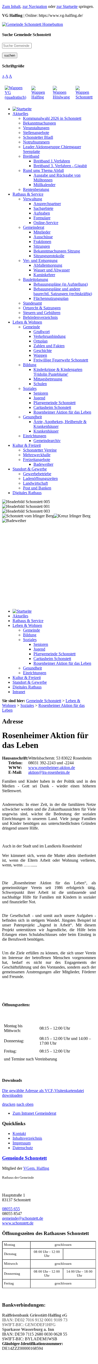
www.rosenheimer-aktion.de (51, 767)
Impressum (22, 1143)
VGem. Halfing (36, 1168)
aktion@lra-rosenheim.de (49, 772)
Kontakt (19, 1133)
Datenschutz (23, 1147)
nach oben (24, 1104)
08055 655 (11, 1209)
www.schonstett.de (17, 1223)
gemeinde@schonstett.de (22, 1218)
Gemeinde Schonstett (24, 1158)
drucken (8, 1104)
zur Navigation (34, 6)
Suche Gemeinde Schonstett (26, 34)
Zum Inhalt (11, 6)
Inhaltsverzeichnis (27, 1138)
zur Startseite (67, 6)
